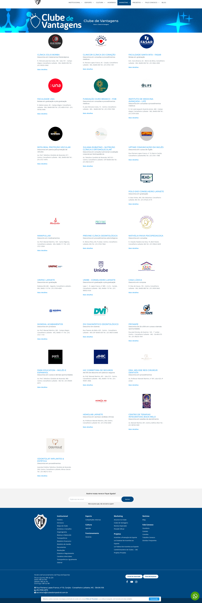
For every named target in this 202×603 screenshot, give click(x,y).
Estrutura (60, 523)
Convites (145, 534)
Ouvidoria (145, 528)
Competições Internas (93, 520)
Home (95, 24)
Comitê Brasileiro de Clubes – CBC (126, 550)
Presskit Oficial (119, 529)
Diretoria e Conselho (64, 529)
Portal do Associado (134, 576)
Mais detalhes (42, 69)
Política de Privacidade (92, 599)
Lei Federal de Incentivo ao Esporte (126, 547)
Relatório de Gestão (64, 544)
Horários (88, 537)
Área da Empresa (150, 576)
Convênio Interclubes (64, 556)
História (59, 520)
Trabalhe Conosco (148, 537)
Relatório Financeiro (64, 541)
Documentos (61, 547)
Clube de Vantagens (121, 523)
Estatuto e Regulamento (65, 553)
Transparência (62, 538)
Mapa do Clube (62, 526)
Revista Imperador (120, 526)
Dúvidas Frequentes (149, 540)
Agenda (88, 528)
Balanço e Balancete (64, 535)
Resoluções (61, 550)
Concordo (154, 599)
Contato (145, 531)
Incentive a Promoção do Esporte (125, 537)
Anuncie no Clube (120, 520)
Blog (144, 520)
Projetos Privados (120, 553)
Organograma (62, 532)
